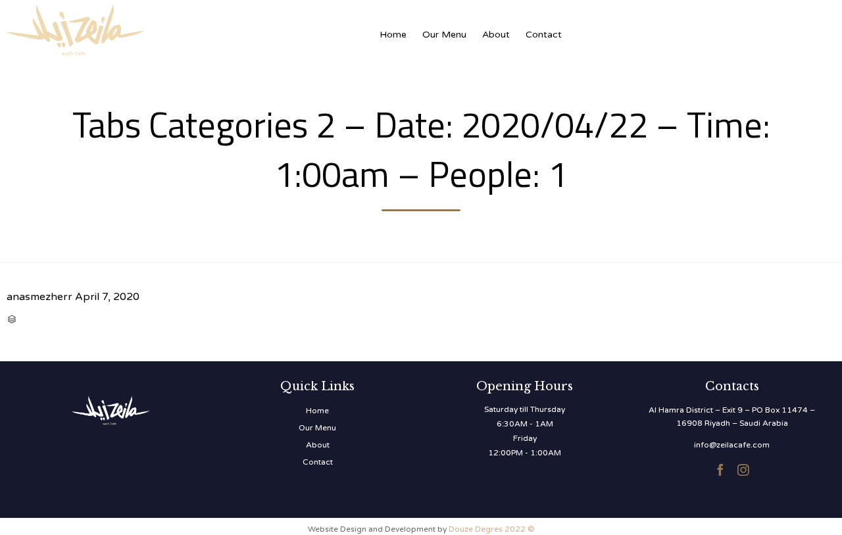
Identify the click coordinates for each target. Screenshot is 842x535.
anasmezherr (39, 296)
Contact (544, 34)
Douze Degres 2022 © (492, 529)
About (496, 34)
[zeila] (138, 28)
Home (393, 34)
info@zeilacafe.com (732, 444)
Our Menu (444, 34)
